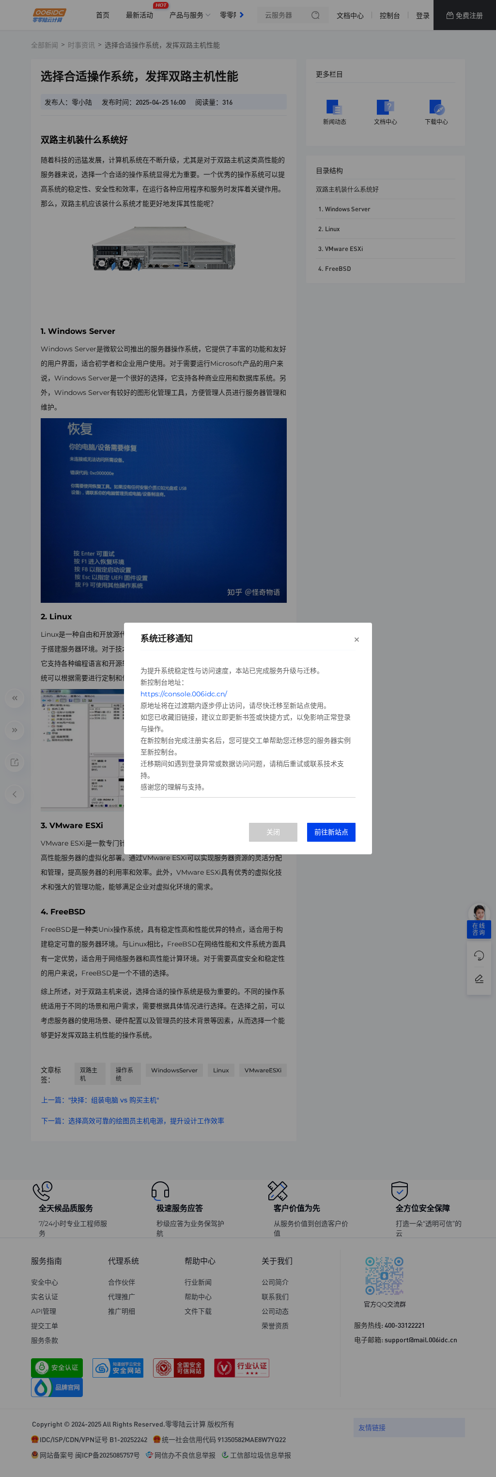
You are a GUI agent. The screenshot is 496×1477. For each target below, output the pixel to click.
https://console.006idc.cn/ (183, 694)
